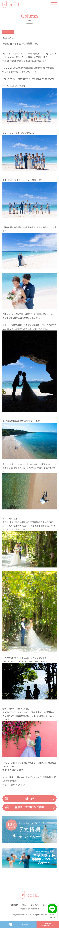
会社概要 (14, 904)
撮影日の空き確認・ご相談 (29, 807)
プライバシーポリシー (40, 904)
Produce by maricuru (29, 908)
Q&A (24, 904)
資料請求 (29, 798)
